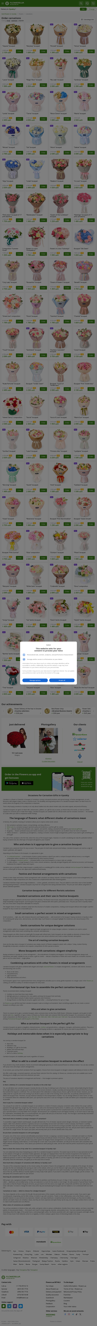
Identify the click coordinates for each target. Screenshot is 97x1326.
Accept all (62, 680)
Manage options (35, 680)
